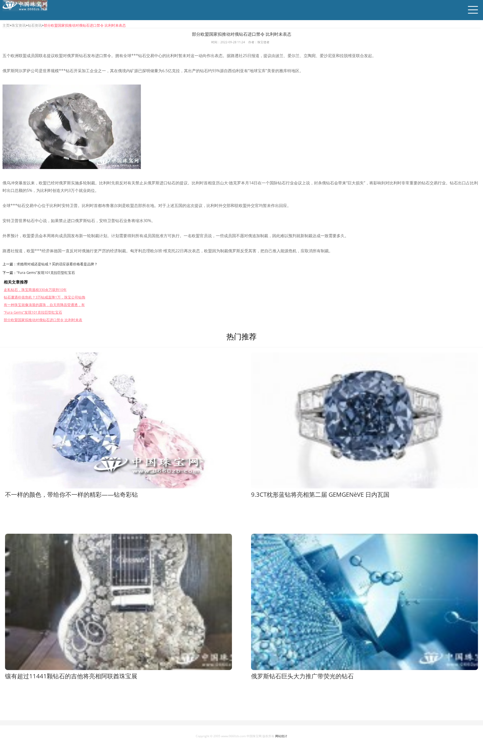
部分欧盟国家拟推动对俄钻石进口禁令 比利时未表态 (85, 25)
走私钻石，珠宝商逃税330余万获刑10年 (35, 289)
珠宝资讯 (19, 25)
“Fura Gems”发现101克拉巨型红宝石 (46, 272)
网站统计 (281, 736)
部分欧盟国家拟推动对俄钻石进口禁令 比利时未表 (43, 319)
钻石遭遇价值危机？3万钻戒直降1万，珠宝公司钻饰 (44, 297)
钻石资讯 (35, 25)
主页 (6, 25)
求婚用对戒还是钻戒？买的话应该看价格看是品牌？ (57, 264)
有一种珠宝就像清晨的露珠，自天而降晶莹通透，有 (44, 304)
